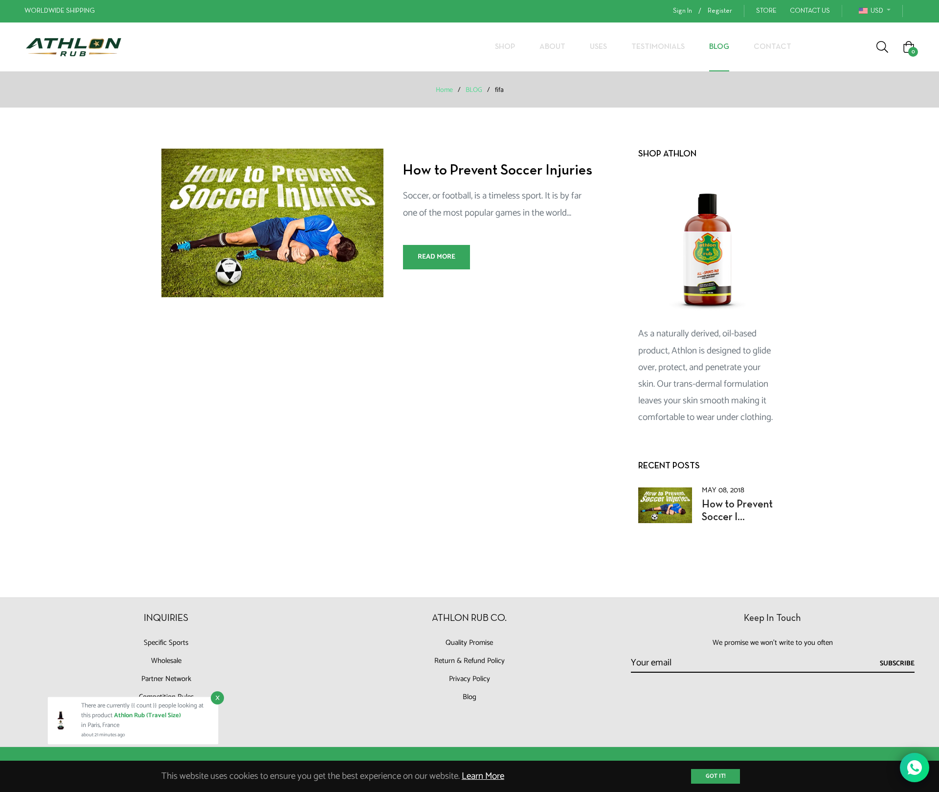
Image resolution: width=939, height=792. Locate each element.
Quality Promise (469, 643)
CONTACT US (810, 11)
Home (444, 90)
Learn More (483, 776)
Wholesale (166, 661)
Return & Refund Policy (469, 661)
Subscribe (897, 663)
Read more (436, 257)
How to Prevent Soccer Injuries (497, 170)
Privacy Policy (469, 679)
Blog (469, 697)
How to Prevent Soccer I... (737, 511)
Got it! (715, 776)
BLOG (474, 90)
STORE (766, 11)
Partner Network (166, 679)
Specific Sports (166, 643)
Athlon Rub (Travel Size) (147, 715)
